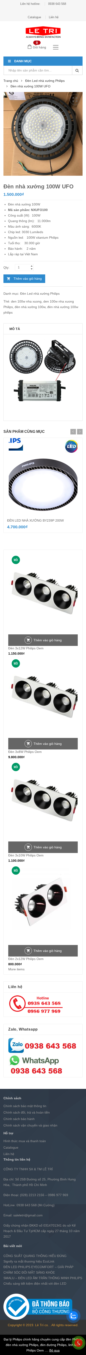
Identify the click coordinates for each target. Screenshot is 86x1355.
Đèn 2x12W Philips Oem (26, 959)
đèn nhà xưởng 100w (30, 307)
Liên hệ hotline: (30, 4)
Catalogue (34, 17)
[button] (75, 99)
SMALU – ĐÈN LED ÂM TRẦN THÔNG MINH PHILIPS (42, 1278)
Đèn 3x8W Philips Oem (25, 752)
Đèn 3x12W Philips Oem (26, 648)
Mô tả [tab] (14, 329)
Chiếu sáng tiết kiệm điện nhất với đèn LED (34, 1283)
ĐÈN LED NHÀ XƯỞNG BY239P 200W (35, 520)
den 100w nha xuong (26, 301)
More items (16, 969)
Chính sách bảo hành (19, 1119)
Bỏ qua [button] (54, 1350)
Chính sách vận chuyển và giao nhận (30, 1125)
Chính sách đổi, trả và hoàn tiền (26, 1112)
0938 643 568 (57, 4)
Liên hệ (53, 17)
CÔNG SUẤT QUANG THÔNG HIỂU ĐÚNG (35, 1256)
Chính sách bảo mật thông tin (24, 1106)
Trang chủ (10, 81)
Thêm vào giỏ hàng (28, 278)
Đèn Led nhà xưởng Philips (45, 81)
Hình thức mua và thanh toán (24, 1141)
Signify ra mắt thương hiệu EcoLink (28, 1261)
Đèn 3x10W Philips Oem (26, 855)
